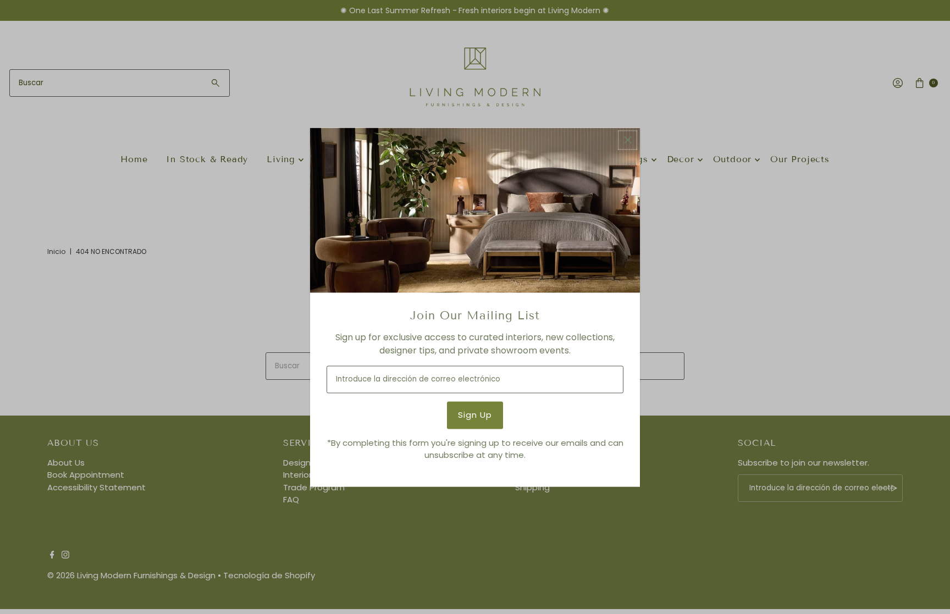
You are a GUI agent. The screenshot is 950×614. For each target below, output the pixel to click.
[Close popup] (627, 140)
